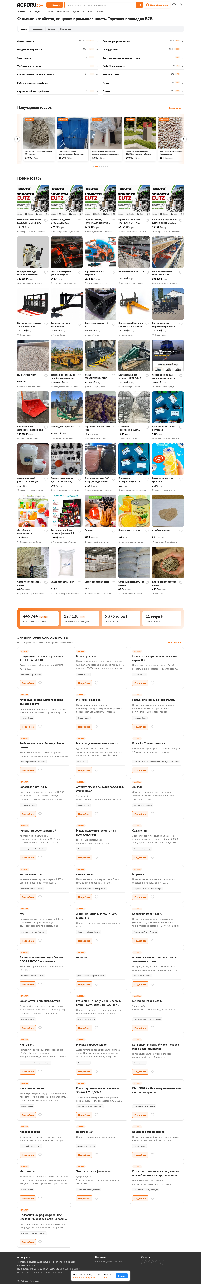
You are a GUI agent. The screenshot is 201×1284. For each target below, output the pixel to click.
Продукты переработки (29, 49)
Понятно (121, 1276)
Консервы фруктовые (129, 529)
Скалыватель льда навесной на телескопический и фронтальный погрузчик (64, 325)
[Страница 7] (107, 166)
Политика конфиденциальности (48, 1272)
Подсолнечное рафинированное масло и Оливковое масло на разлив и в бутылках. (43, 1219)
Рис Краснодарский (89, 700)
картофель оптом (31, 874)
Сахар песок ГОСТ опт (62, 581)
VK (144, 1262)
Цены (76, 11)
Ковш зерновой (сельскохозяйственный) (30, 428)
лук (22, 914)
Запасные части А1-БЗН (35, 787)
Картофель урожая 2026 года (97, 428)
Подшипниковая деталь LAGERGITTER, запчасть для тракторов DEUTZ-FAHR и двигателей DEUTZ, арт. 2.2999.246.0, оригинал (29, 221)
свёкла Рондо (85, 874)
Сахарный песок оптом (97, 581)
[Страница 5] (103, 166)
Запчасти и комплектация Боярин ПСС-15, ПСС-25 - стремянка (41, 959)
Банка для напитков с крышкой (163, 480)
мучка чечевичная (26, 374)
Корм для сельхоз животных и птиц (121, 57)
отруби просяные (161, 529)
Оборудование (110, 49)
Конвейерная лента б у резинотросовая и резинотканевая (156, 1046)
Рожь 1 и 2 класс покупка (148, 743)
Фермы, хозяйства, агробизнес (33, 91)
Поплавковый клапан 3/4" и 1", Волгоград (62, 480)
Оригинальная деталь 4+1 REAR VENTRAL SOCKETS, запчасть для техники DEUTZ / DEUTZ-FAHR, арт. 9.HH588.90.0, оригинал (131, 221)
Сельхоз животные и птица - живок (35, 74)
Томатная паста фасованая (93, 1171)
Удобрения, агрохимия (29, 66)
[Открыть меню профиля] (181, 5)
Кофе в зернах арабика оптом (164, 583)
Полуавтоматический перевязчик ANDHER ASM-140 (41, 658)
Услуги (106, 82)
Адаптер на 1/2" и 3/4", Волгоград (164, 428)
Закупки (49, 11)
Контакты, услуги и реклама (109, 1261)
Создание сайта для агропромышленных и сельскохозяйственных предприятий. (164, 376)
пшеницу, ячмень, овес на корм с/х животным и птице (155, 959)
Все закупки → (176, 642)
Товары (21, 11)
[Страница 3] (99, 166)
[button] (139, 5)
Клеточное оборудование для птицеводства (128, 428)
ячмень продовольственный (38, 830)
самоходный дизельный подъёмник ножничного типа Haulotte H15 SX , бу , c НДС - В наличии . (63, 376)
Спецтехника (24, 57)
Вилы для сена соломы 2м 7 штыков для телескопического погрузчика (29, 325)
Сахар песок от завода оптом (29, 583)
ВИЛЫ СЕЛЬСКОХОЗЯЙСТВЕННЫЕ (97, 376)
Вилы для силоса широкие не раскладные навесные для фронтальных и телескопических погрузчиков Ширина (165, 325)
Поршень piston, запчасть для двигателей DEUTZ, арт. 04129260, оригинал (97, 221)
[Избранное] (174, 5)
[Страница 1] (93, 166)
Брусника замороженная (148, 1132)
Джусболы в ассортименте (24, 531)
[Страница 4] (101, 166)
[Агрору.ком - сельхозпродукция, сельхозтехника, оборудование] (30, 5)
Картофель (27, 1044)
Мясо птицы (27, 1171)
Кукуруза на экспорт (33, 1088)
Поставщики (35, 11)
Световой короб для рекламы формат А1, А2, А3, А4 (63, 531)
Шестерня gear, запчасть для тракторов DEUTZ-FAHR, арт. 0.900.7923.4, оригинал (165, 221)
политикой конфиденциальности (90, 1277)
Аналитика (88, 11)
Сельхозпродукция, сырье (116, 41)
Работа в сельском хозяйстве (32, 82)
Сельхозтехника (25, 41)
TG (158, 1262)
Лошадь (137, 787)
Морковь (138, 874)
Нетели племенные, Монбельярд (153, 700)
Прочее (106, 91)
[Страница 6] (105, 166)
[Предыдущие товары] (17, 139)
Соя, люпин (139, 830)
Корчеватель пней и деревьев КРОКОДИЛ (129, 376)
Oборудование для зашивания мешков (27, 273)
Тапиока (89, 529)
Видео (100, 11)
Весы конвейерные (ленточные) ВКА (61, 273)
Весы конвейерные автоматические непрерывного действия (165, 273)
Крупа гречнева (86, 656)
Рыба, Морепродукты (114, 66)
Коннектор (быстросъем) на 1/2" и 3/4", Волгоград (130, 480)
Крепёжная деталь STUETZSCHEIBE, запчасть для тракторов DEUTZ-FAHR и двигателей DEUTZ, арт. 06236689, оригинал (63, 221)
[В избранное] (46, 221)
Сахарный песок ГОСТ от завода (131, 583)
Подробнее (28, 683)
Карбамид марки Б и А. (147, 914)
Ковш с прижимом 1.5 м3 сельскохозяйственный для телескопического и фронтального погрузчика (97, 325)
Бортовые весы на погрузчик (94, 273)
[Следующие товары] (184, 139)
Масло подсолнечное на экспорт (97, 743)
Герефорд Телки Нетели (147, 1001)
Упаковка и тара (111, 74)
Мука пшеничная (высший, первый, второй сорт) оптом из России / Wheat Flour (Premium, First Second (99, 1005)
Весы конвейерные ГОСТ (131, 271)
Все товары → (176, 108)
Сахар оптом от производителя (40, 1001)
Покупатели (63, 11)
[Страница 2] (96, 166)
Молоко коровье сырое (91, 1044)
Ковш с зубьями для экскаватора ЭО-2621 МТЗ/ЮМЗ (97, 1090)
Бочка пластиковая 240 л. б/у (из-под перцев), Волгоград (97, 480)
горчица (81, 957)
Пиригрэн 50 (84, 1132)
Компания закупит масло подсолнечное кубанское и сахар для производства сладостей (156, 1175)
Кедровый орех (30, 1132)
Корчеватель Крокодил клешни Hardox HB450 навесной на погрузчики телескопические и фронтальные (131, 325)
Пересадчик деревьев (62, 426)
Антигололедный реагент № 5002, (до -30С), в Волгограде (27, 480)
